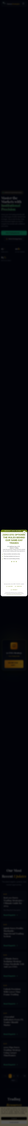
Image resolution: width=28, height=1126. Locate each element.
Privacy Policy (9, 594)
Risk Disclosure (19, 594)
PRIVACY (15, 589)
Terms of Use (14, 594)
